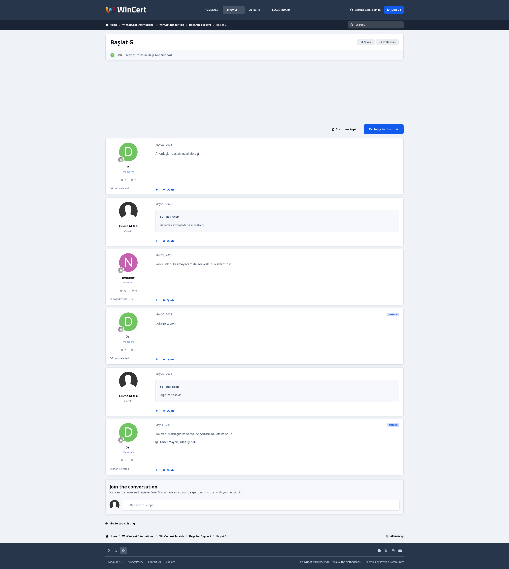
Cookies (170, 562)
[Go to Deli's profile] (112, 55)
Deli (119, 55)
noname (128, 277)
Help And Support (160, 55)
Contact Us (154, 562)
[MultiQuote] (156, 190)
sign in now (198, 492)
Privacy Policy (135, 562)
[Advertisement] (254, 92)
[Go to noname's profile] (128, 262)
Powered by (384, 562)
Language (114, 562)
